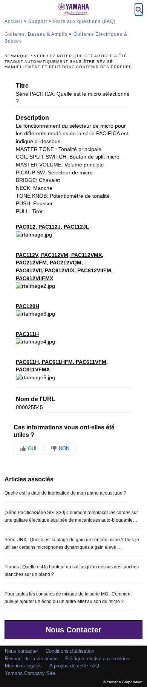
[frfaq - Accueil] (73, 9)
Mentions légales (23, 666)
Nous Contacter (73, 630)
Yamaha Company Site (30, 673)
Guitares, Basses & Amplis (36, 34)
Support (37, 21)
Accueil (13, 21)
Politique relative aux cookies (97, 658)
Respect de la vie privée (31, 658)
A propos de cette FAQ (74, 666)
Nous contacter (21, 651)
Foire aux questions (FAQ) (84, 21)
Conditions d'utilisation (70, 651)
